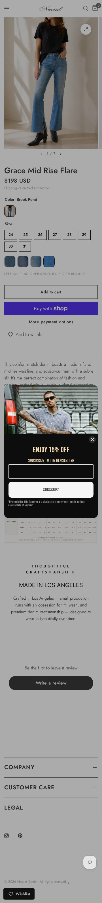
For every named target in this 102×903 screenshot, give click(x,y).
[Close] (92, 439)
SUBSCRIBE (51, 489)
